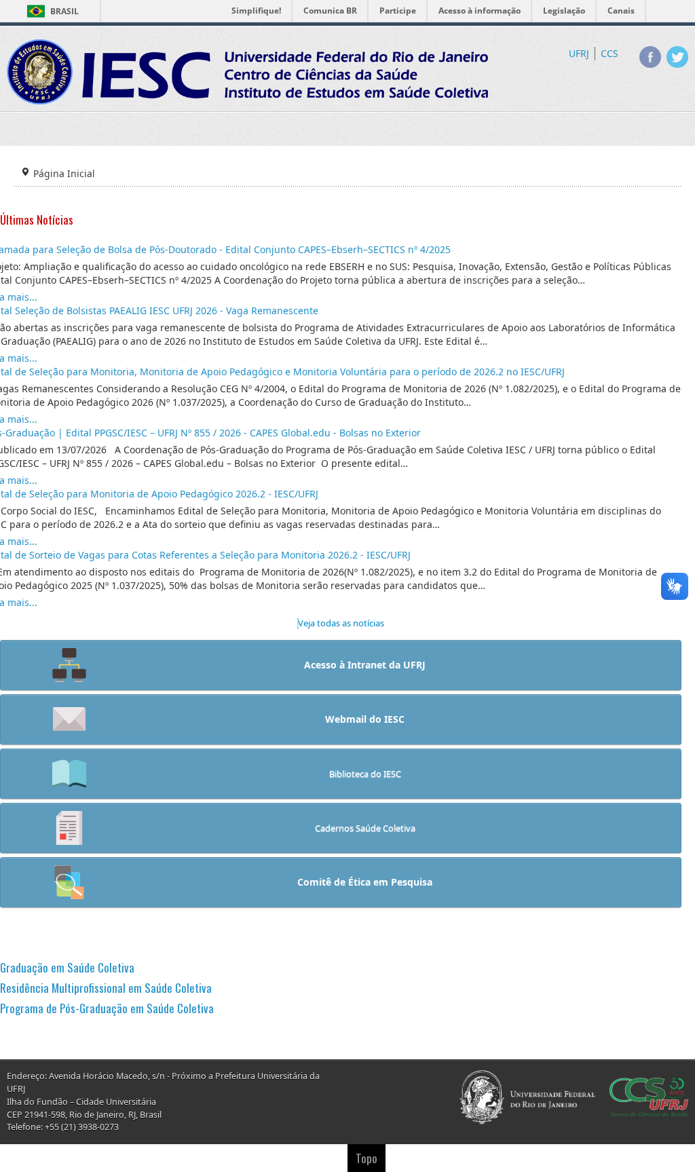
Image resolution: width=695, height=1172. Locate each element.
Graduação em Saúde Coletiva (67, 967)
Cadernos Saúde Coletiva (365, 828)
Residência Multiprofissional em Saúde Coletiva (106, 987)
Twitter (677, 57)
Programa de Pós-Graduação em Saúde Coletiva (107, 1008)
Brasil (64, 11)
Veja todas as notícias (341, 623)
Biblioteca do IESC (365, 774)
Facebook (650, 57)
